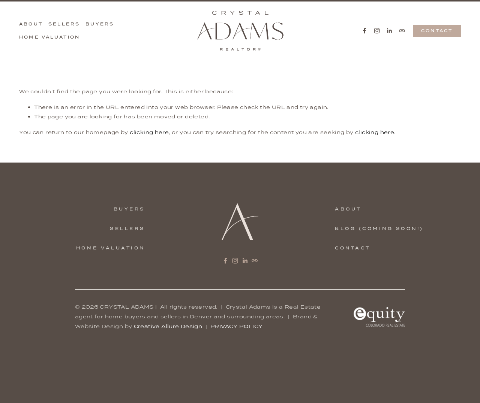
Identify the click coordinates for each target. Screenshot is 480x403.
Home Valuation (49, 37)
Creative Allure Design (168, 326)
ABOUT (348, 209)
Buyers (100, 24)
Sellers (64, 24)
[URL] (402, 30)
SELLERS (127, 228)
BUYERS (129, 209)
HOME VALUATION (110, 248)
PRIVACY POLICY (236, 326)
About (31, 24)
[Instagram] (377, 30)
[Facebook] (364, 30)
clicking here (149, 132)
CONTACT (437, 30)
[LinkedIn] (389, 30)
